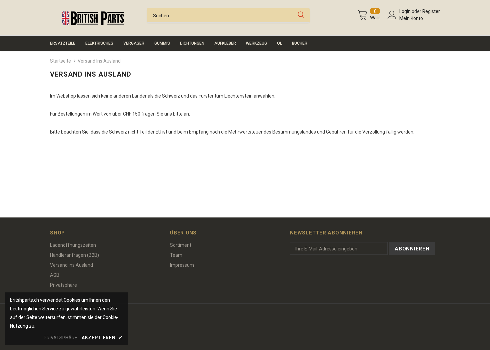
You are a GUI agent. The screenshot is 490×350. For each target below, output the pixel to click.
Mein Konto (411, 18)
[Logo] (93, 18)
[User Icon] (392, 15)
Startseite (60, 61)
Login (405, 11)
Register (431, 11)
